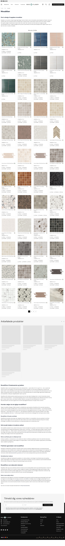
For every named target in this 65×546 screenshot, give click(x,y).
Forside (2, 8)
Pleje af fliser (58, 527)
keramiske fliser (14, 452)
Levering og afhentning (25, 519)
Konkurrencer (58, 531)
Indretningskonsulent (60, 525)
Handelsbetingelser (24, 527)
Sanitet (57, 521)
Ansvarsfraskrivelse (24, 529)
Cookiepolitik (23, 532)
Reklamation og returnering (26, 523)
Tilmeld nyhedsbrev (47, 504)
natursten (20, 452)
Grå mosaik (26, 432)
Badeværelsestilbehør (60, 523)
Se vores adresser (6, 523)
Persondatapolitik (24, 531)
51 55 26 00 (5, 520)
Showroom (17, 4)
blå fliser (27, 478)
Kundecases (23, 4)
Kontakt (41, 519)
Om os (41, 521)
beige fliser (18, 480)
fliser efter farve (11, 413)
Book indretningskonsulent (58, 4)
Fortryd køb (23, 525)
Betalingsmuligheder (24, 521)
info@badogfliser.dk (6, 521)
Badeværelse (6, 4)
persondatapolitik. (39, 509)
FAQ (41, 523)
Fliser (12, 4)
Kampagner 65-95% (59, 529)
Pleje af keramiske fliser (25, 485)
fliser (43, 410)
